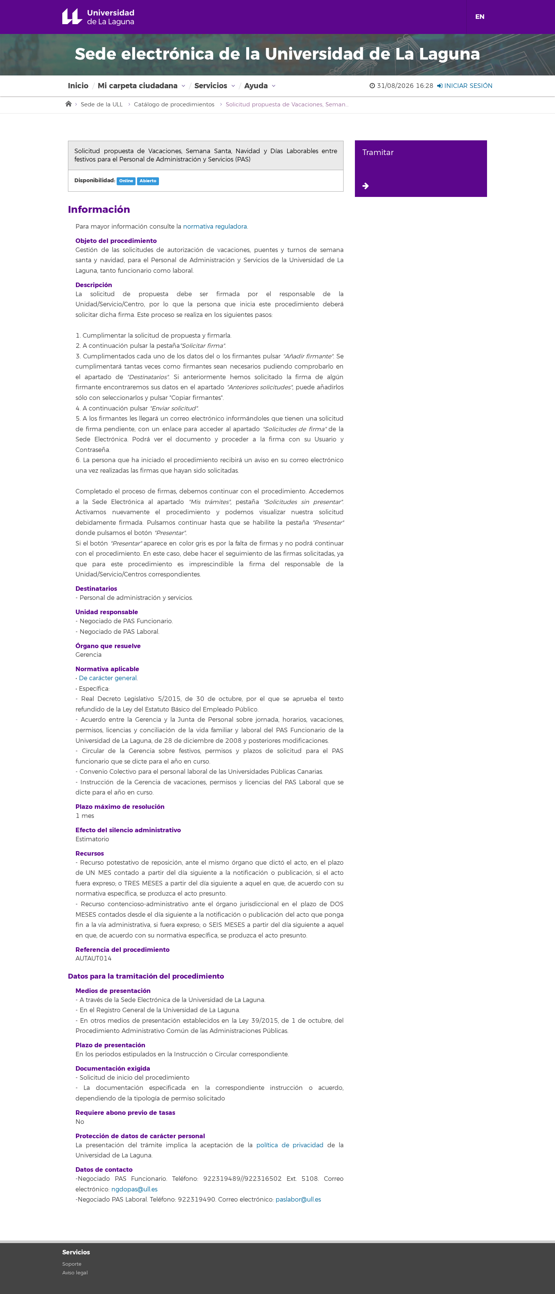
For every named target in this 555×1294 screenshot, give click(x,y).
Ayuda (256, 86)
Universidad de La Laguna (109, 17)
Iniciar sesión (467, 86)
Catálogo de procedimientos (174, 104)
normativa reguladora (215, 227)
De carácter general (108, 678)
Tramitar (377, 152)
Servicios (210, 86)
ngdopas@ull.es (134, 1189)
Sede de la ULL (102, 104)
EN (479, 16)
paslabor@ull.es (298, 1199)
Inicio (78, 86)
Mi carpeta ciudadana (137, 86)
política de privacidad (290, 1145)
